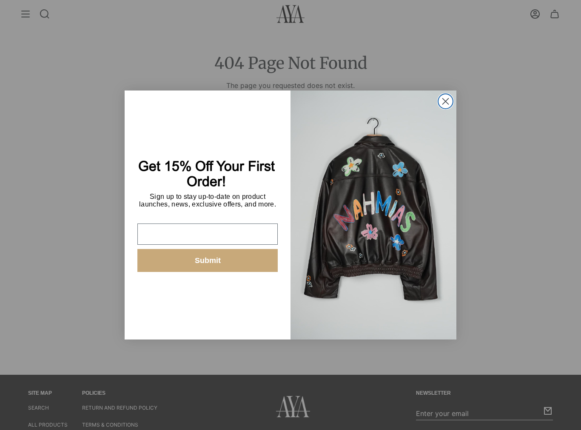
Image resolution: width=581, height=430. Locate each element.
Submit (208, 260)
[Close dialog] (445, 101)
